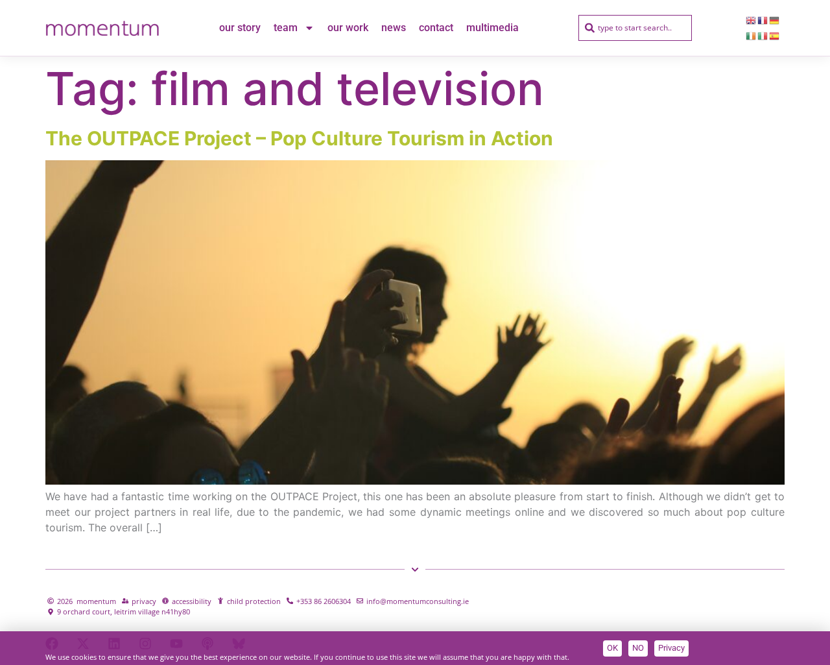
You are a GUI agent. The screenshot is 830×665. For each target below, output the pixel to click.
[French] (763, 20)
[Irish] (751, 35)
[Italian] (763, 35)
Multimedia (492, 27)
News (393, 27)
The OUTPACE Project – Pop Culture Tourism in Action (299, 138)
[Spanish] (775, 35)
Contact (436, 27)
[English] (751, 20)
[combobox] (635, 28)
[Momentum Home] (102, 27)
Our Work (347, 27)
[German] (775, 20)
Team (286, 27)
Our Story (240, 27)
